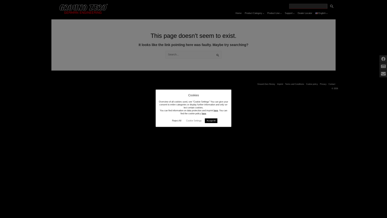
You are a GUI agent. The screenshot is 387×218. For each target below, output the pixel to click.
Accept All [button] (211, 121)
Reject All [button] (176, 120)
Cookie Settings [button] (194, 120)
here (216, 110)
